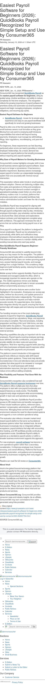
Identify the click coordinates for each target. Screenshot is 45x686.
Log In (2, 578)
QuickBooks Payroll (32, 93)
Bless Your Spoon (17, 596)
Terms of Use (15, 621)
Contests (8, 564)
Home (7, 544)
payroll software (23, 442)
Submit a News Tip (12, 664)
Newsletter (14, 616)
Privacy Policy (17, 682)
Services (8, 572)
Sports (7, 552)
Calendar (8, 569)
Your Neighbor (15, 598)
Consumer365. (35, 461)
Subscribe (9, 578)
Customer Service (12, 677)
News (7, 549)
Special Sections (16, 586)
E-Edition (8, 547)
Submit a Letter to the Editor (16, 667)
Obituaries (9, 559)
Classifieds (9, 562)
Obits (7, 652)
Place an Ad (15, 618)
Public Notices (10, 567)
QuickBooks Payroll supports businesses (18, 383)
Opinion (8, 554)
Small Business (11, 654)
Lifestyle (8, 557)
